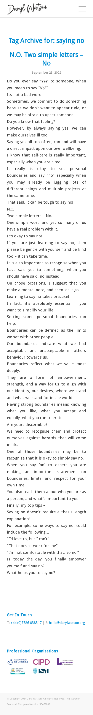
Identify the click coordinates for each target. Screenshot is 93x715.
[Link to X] (76, 709)
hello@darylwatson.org (67, 623)
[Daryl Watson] (38, 8)
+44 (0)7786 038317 (26, 623)
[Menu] (80, 8)
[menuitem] (80, 8)
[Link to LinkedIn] (83, 709)
